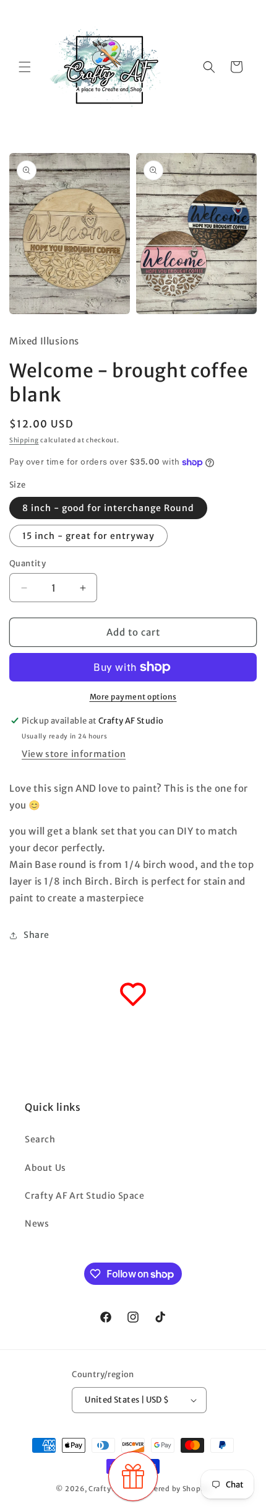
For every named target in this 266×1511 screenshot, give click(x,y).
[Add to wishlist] (133, 994)
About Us (45, 1167)
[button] (24, 67)
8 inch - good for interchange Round (108, 508)
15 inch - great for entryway (88, 535)
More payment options (133, 696)
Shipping (24, 440)
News (37, 1223)
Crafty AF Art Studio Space (85, 1195)
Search (40, 1139)
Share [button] (36, 934)
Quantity (27, 563)
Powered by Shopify (174, 1488)
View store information (74, 754)
